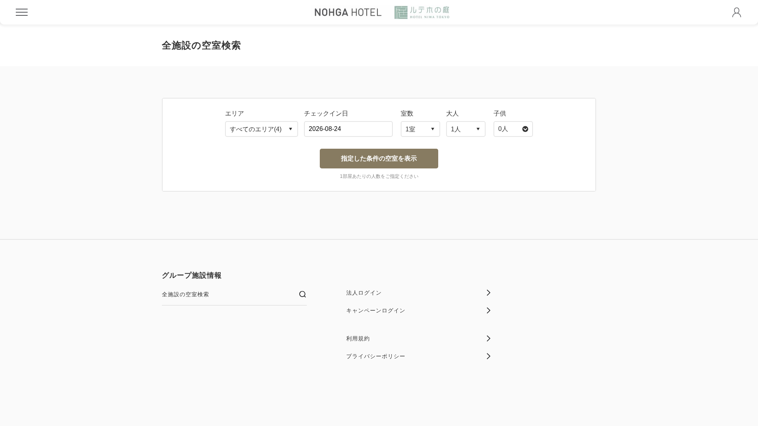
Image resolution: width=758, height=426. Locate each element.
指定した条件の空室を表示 (379, 158)
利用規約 (358, 338)
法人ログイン (364, 293)
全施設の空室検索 (185, 294)
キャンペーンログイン (375, 310)
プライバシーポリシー (375, 356)
